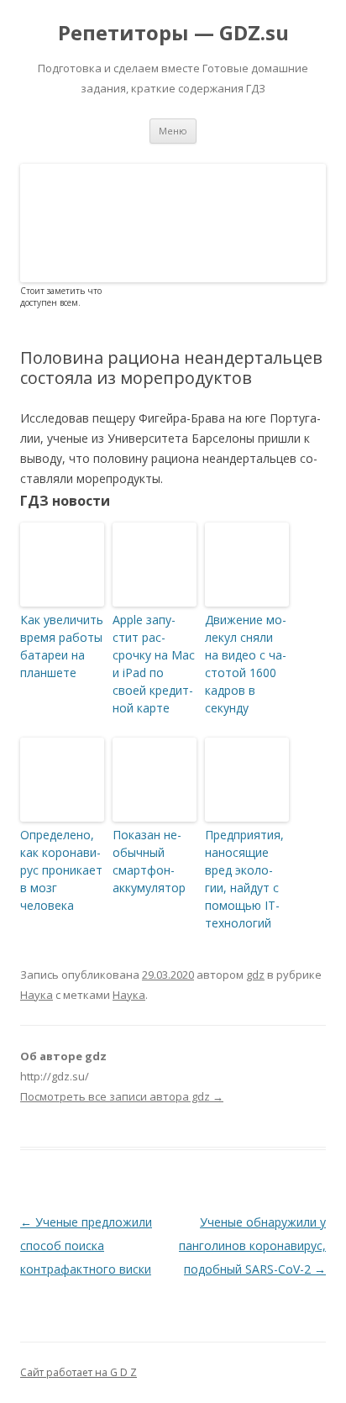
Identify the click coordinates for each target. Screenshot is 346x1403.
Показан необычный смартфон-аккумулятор (149, 861)
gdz (255, 974)
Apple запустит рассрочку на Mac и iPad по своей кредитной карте (154, 664)
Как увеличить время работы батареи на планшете (61, 646)
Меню (173, 130)
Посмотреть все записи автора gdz (121, 1096)
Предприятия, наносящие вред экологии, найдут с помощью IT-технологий (244, 879)
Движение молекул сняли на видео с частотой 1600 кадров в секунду (245, 664)
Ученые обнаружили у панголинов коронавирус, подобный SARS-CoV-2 (252, 1245)
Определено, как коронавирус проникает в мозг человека (61, 870)
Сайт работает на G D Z (78, 1372)
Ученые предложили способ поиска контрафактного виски (86, 1245)
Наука (36, 994)
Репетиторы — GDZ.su (173, 33)
